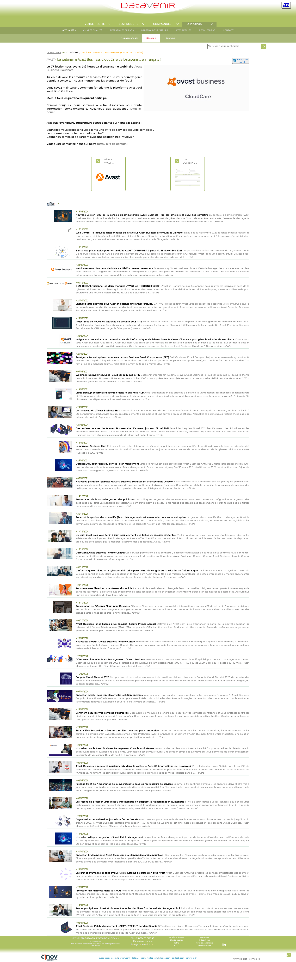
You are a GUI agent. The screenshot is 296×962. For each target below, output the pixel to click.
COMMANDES (162, 24)
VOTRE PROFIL (95, 24)
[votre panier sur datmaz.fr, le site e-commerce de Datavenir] (286, 5)
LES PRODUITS (128, 24)
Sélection (151, 38)
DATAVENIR (91, 938)
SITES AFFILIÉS (183, 30)
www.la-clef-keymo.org (246, 958)
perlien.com (124, 958)
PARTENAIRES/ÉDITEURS (154, 30)
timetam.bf (191, 958)
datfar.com (164, 958)
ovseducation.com (108, 958)
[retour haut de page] (289, 954)
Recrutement (204, 946)
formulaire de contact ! (112, 143)
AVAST (50, 59)
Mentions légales (176, 937)
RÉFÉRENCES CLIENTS (122, 30)
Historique (169, 38)
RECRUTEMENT (207, 30)
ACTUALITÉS (69, 30)
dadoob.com (178, 958)
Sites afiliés (204, 940)
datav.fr (135, 958)
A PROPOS (194, 24)
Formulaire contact (143, 941)
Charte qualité (176, 940)
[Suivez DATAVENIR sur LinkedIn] (222, 943)
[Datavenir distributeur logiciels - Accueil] (148, 7)
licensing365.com (149, 958)
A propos (204, 937)
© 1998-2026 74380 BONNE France (95, 941)
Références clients (204, 943)
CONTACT (228, 30)
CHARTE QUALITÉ (92, 30)
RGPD (176, 943)
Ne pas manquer (129, 38)
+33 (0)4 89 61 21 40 (144, 938)
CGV (176, 946)
